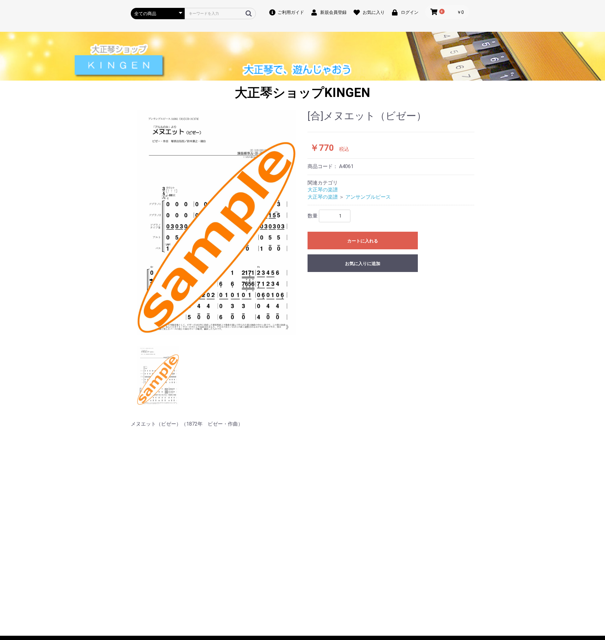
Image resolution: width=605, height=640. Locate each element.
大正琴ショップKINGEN (302, 92)
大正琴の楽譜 (323, 190)
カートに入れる (362, 240)
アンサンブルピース (368, 197)
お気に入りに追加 (362, 263)
